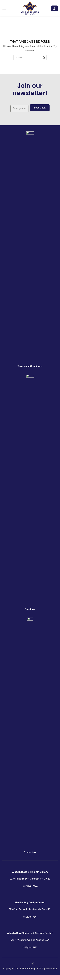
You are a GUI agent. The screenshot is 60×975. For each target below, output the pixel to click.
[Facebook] (27, 963)
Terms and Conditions (30, 366)
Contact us (30, 852)
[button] (4, 8)
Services (30, 609)
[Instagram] (33, 963)
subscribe (40, 107)
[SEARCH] (43, 57)
